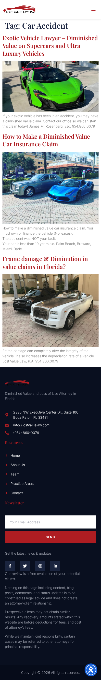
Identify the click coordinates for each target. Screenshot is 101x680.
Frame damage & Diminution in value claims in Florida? (45, 262)
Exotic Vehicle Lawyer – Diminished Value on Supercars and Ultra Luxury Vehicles (50, 45)
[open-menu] (93, 9)
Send (50, 537)
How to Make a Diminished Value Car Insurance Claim (46, 140)
